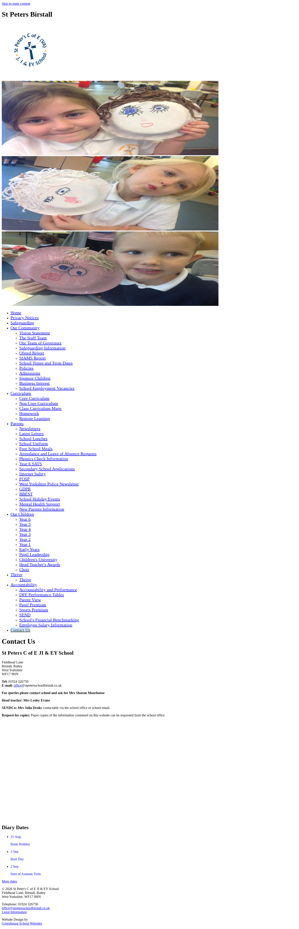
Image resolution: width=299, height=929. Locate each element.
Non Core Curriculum (38, 403)
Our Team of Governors (40, 342)
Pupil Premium (32, 604)
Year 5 (25, 524)
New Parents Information (41, 509)
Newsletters (29, 428)
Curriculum (21, 393)
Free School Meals (36, 448)
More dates (9, 881)
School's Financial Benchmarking (49, 619)
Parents (17, 423)
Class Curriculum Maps (40, 408)
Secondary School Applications (47, 468)
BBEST (26, 494)
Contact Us (20, 630)
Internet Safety (32, 473)
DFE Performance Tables (41, 594)
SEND (24, 614)
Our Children (22, 514)
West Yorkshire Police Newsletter (49, 483)
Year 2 (25, 539)
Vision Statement (34, 332)
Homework (29, 413)
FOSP (24, 478)
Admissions (29, 373)
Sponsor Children (34, 378)
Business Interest (34, 383)
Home (16, 312)
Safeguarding (22, 322)
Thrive (16, 574)
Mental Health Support (39, 504)
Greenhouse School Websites (22, 923)
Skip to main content (16, 3)
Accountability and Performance (48, 589)
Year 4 (25, 529)
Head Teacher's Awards (39, 564)
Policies (26, 368)
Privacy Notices (25, 317)
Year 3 (25, 534)
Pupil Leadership (34, 554)
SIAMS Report (32, 358)
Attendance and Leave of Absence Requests (58, 453)
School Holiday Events (39, 499)
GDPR (25, 489)
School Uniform (33, 443)
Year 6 (25, 519)
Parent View (30, 599)
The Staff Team (33, 337)
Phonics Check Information (43, 458)
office (17, 685)
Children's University (38, 559)
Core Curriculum (34, 398)
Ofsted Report (31, 353)
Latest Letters (31, 433)
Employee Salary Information (45, 624)
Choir (24, 569)
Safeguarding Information (42, 348)
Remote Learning (34, 418)
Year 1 (25, 544)
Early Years (29, 549)
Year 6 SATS (30, 463)
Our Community (25, 327)
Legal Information (14, 912)
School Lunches (33, 438)
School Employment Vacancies (46, 388)
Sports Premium (33, 609)
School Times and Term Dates (46, 363)
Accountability (24, 584)
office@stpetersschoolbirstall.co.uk (26, 908)
